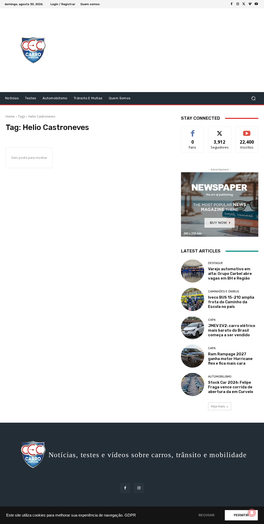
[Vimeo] (250, 4)
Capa (212, 319)
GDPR (130, 515)
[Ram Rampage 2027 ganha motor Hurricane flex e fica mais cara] (192, 356)
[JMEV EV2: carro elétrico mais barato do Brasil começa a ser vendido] (192, 327)
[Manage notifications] (252, 513)
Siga (219, 131)
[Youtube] (256, 4)
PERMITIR (241, 515)
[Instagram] (238, 4)
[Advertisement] (163, 51)
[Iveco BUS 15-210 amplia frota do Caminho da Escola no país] (192, 299)
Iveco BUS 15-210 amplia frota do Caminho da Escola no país (231, 302)
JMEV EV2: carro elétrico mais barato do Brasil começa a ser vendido (231, 330)
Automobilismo (220, 376)
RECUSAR (206, 515)
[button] (253, 98)
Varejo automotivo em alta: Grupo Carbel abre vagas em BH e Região (230, 274)
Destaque (215, 263)
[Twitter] (244, 4)
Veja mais (218, 406)
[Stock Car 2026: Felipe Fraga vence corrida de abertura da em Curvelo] (192, 384)
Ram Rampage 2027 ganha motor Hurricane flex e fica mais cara (230, 359)
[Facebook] (231, 4)
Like (193, 131)
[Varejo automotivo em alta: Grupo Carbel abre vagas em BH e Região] (192, 271)
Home (10, 116)
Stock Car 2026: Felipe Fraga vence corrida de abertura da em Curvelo (230, 387)
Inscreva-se (246, 131)
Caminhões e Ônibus (223, 291)
